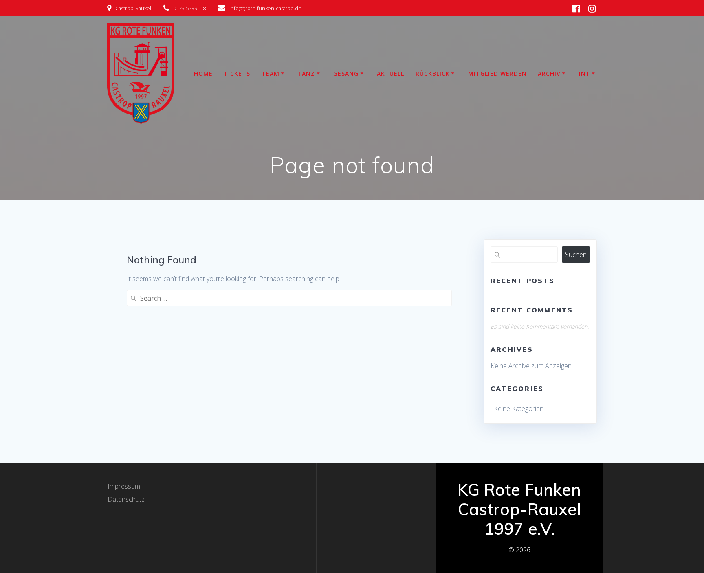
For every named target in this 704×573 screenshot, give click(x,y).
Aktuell (390, 73)
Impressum (124, 486)
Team (270, 73)
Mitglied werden (497, 73)
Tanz (306, 73)
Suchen (576, 254)
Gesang (346, 73)
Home (203, 73)
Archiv (549, 73)
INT (584, 73)
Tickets (237, 73)
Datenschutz (126, 499)
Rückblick (433, 73)
